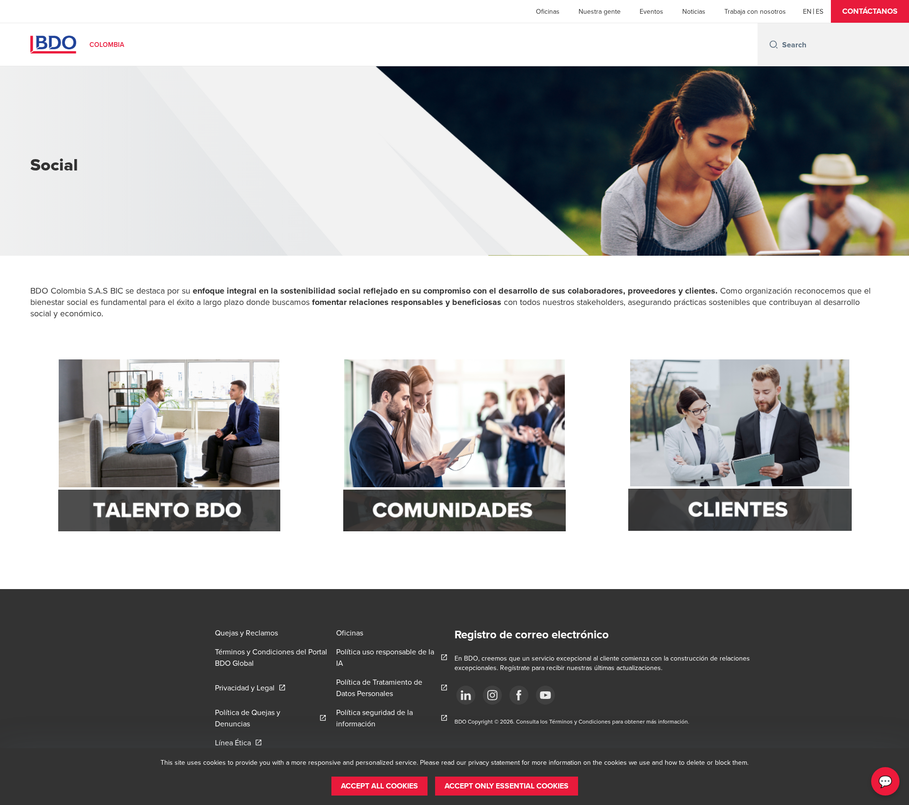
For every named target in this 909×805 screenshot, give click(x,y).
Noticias (693, 11)
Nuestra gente (600, 11)
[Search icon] (773, 44)
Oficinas (548, 11)
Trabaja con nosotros (755, 11)
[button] (870, 11)
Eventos (651, 11)
